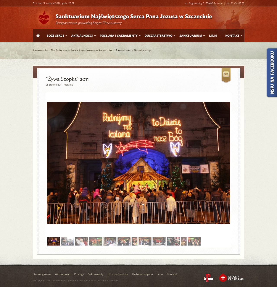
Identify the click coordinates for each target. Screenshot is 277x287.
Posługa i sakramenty (117, 35)
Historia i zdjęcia (142, 274)
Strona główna (38, 36)
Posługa (79, 274)
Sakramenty (96, 274)
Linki (213, 35)
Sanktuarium (189, 35)
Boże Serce (53, 35)
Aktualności (80, 35)
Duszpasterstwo (156, 35)
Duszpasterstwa (118, 274)
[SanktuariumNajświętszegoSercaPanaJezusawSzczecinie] (133, 15)
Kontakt (230, 35)
